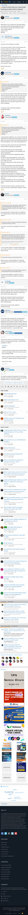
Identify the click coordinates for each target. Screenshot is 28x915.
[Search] (26, 1)
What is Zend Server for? (11, 400)
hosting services (4, 13)
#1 (26, 22)
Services (14, 530)
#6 (26, 286)
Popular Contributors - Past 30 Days (11, 655)
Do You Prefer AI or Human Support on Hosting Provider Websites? (15, 562)
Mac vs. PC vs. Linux (10, 412)
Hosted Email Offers (5, 874)
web (18, 13)
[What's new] (23, 1)
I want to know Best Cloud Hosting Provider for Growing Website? (14, 585)
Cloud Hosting (11, 588)
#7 (26, 315)
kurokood (7, 281)
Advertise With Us (7, 896)
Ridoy (5, 572)
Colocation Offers (5, 876)
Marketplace (6, 900)
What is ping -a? (8, 543)
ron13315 (6, 552)
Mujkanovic (6, 485)
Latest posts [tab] (3, 601)
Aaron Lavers (6, 463)
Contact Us (5, 898)
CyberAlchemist (7, 538)
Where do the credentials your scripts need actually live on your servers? (15, 490)
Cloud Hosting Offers (6, 872)
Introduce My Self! (9, 406)
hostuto (7, 368)
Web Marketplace (5, 878)
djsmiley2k (6, 544)
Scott (5, 580)
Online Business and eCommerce (18, 538)
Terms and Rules (8, 913)
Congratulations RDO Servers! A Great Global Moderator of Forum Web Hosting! (15, 432)
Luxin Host (8, 72)
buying (14, 11)
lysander (5, 588)
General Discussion (13, 413)
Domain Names (10, 510)
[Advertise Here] (6, 767)
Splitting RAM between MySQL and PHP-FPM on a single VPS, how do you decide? (15, 481)
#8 (26, 337)
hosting (18, 11)
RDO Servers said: (5, 203)
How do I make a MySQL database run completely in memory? (15, 520)
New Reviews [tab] (15, 626)
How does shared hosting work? (13, 454)
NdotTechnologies (7, 530)
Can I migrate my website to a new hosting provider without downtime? (14, 570)
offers (10, 13)
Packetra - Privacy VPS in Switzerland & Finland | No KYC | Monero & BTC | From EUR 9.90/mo (14, 630)
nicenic (5, 510)
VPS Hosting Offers (5, 869)
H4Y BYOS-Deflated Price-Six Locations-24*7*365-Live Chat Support (14, 639)
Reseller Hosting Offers (6, 867)
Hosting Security (5, 851)
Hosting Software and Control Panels (15, 401)
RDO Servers (8, 36)
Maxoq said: (4, 81)
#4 (26, 121)
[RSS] (22, 913)
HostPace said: (5, 232)
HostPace (7, 115)
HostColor (8, 310)
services (14, 13)
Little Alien (6, 449)
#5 (26, 199)
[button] (1, 2)
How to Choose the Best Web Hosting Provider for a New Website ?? (15, 593)
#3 (26, 78)
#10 (26, 373)
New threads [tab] (10, 601)
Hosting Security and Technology (14, 493)
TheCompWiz (6, 475)
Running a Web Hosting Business (17, 475)
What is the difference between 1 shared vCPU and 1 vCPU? (14, 461)
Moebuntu (6, 413)
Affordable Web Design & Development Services (13, 528)
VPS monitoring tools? (10, 394)
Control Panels (4, 853)
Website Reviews (12, 552)
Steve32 (5, 502)
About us (15, 913)
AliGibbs (5, 395)
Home (19, 913)
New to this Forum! (9, 448)
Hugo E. (5, 522)
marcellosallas (7, 596)
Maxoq (3, 11)
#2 (26, 41)
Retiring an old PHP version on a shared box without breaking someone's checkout (15, 499)
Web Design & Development (7, 856)
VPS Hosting (10, 395)
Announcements (9, 435)
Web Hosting (11, 455)
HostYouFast (8, 331)
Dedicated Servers (5, 847)
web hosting (23, 13)
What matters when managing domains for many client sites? (13, 508)
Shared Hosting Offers (6, 865)
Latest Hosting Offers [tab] (5, 626)
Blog (4, 893)
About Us (5, 891)
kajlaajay (6, 421)
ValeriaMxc (5, 345)
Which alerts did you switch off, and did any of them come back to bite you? (15, 473)
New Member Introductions (13, 407)
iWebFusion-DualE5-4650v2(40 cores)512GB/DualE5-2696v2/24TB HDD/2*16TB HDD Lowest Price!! (13, 646)
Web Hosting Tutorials (11, 572)
